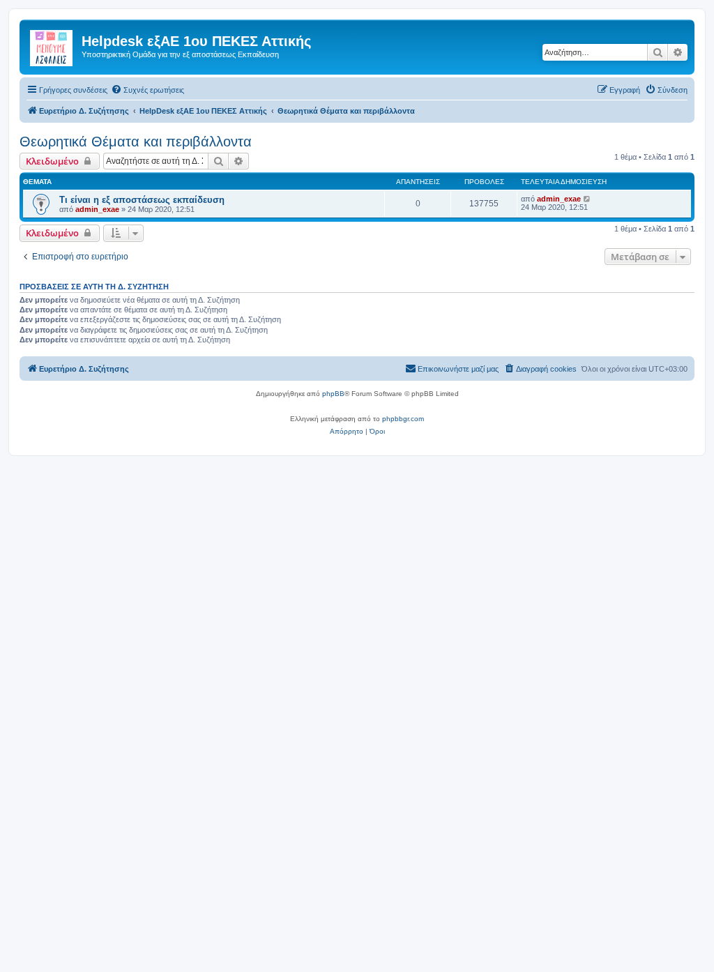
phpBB (333, 393)
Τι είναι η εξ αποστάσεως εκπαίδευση (142, 200)
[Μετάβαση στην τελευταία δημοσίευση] (587, 199)
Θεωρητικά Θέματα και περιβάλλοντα (136, 141)
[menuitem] (147, 90)
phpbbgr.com (403, 419)
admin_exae (97, 209)
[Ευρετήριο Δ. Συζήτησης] (52, 45)
